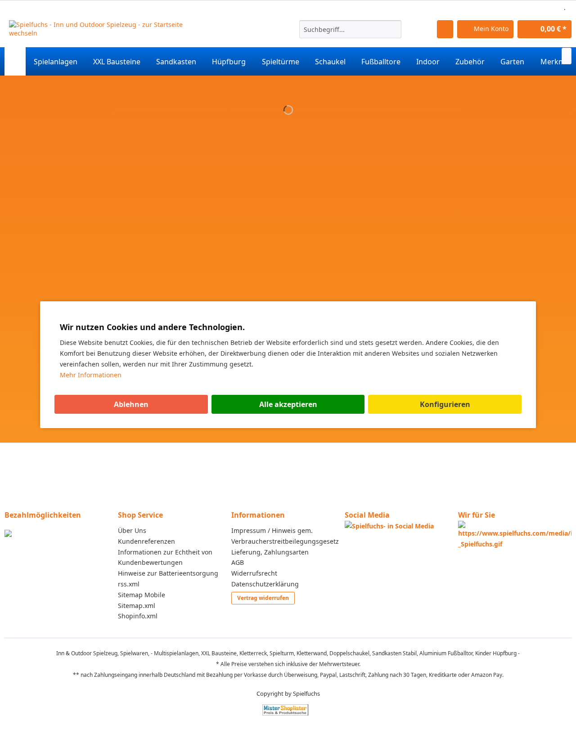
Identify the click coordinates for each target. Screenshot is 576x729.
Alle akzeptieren (288, 404)
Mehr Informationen (91, 375)
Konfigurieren (445, 404)
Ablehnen (131, 404)
